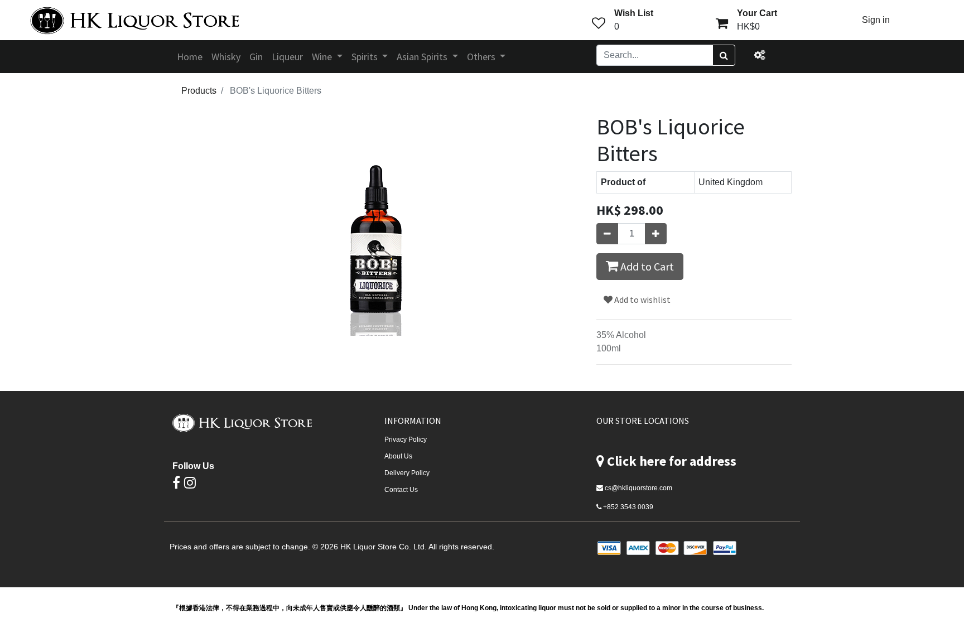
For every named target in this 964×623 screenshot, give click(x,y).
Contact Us (401, 490)
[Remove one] (607, 233)
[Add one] (656, 233)
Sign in (876, 20)
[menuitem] (189, 57)
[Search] (723, 55)
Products (198, 90)
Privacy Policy (405, 439)
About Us (398, 456)
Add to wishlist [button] (642, 299)
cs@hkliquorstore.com (638, 488)
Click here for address (671, 461)
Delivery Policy (407, 473)
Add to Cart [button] (646, 266)
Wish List (633, 13)
